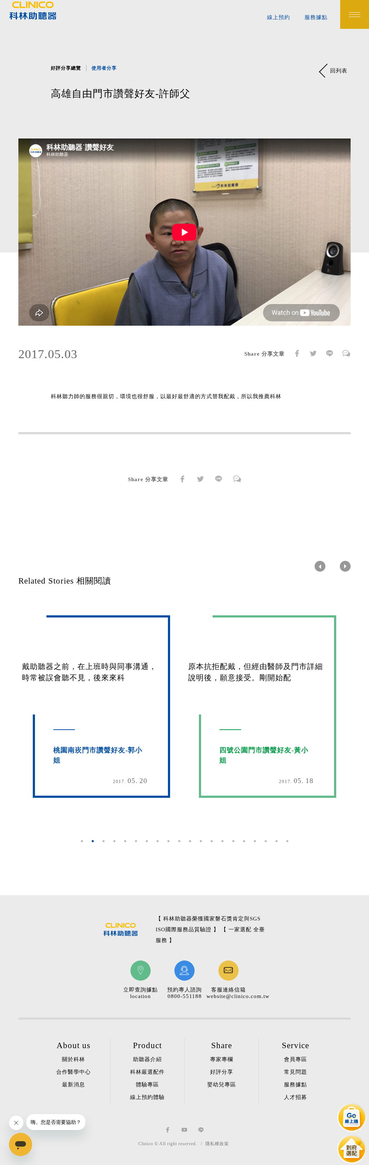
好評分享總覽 (66, 68)
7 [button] (146, 841)
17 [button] (254, 841)
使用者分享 (104, 68)
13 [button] (211, 841)
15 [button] (233, 841)
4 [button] (114, 841)
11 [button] (190, 841)
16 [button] (244, 841)
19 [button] (276, 841)
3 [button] (103, 841)
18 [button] (265, 841)
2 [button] (92, 841)
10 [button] (179, 841)
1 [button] (81, 841)
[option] (184, 238)
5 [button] (125, 841)
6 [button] (135, 841)
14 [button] (222, 841)
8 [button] (157, 841)
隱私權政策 (217, 1143)
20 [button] (287, 841)
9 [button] (168, 841)
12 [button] (200, 841)
